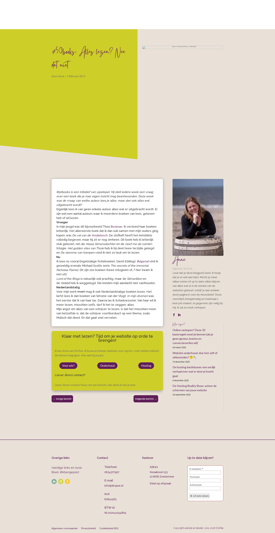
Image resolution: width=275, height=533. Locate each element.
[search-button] (208, 24)
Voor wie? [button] (68, 365)
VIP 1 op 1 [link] (107, 25)
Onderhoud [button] (107, 365)
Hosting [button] (146, 365)
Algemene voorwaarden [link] (65, 528)
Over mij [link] (71, 25)
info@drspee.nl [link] (223, 11)
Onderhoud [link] (154, 25)
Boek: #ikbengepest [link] (65, 472)
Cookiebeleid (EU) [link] (108, 528)
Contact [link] (194, 25)
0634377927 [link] (171, 11)
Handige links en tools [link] (67, 467)
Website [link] (88, 25)
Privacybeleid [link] (88, 528)
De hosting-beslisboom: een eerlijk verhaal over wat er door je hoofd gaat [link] (194, 371)
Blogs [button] (175, 25)
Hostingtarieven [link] (130, 25)
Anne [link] (61, 76)
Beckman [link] (116, 226)
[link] (100, 4)
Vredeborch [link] (99, 235)
